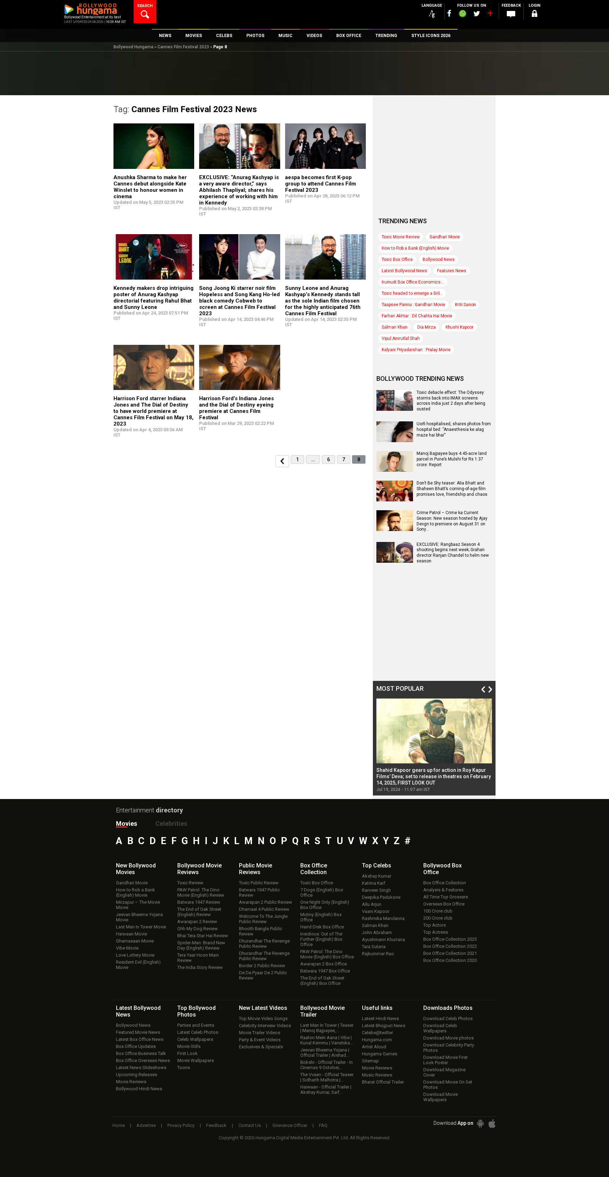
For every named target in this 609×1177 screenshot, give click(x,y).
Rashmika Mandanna (383, 918)
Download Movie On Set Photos (447, 1084)
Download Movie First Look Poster (445, 1060)
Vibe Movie (127, 948)
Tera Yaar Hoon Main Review (198, 957)
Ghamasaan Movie (135, 941)
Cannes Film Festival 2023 (183, 46)
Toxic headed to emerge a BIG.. (412, 293)
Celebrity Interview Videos (265, 1025)
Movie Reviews (131, 1081)
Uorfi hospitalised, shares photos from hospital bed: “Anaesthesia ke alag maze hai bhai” (454, 429)
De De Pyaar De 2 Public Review (263, 975)
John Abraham (377, 932)
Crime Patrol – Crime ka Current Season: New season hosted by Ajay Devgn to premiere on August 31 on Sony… (452, 521)
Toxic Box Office (397, 259)
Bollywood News (439, 259)
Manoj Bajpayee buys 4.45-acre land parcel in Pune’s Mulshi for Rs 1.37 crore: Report (452, 459)
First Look (187, 1053)
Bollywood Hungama (133, 46)
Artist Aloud (374, 1046)
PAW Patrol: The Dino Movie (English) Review (200, 892)
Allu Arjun (371, 904)
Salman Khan (394, 327)
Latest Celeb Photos (197, 1032)
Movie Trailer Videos (259, 1032)
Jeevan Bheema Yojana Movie (139, 917)
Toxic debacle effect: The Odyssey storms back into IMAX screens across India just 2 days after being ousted (451, 400)
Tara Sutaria (374, 946)
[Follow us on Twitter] (476, 13)
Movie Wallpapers (195, 1060)
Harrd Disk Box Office (322, 926)
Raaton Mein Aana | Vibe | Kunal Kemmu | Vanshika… (326, 1040)
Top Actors (434, 925)
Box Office (313, 869)
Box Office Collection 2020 (450, 960)
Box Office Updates (136, 1046)
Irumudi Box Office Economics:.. (413, 282)
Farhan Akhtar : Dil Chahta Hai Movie (417, 315)
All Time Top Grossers (445, 896)
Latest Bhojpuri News (383, 1025)
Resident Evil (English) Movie (138, 964)
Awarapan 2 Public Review (265, 902)
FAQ (323, 1125)
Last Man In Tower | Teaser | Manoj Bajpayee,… (326, 1028)
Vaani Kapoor (375, 911)
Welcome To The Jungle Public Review (263, 919)
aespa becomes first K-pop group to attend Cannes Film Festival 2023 (320, 183)
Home (118, 1125)
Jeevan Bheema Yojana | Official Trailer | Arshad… (324, 1052)
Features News (451, 270)
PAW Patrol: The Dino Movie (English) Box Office (327, 954)
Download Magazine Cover (444, 1072)
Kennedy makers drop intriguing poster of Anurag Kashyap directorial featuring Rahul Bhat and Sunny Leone (153, 297)
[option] (434, 745)
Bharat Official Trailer (383, 1082)
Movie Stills (189, 1046)
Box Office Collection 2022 (450, 946)
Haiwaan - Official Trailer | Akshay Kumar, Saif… (325, 1089)
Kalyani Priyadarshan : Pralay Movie (416, 349)
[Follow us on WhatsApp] (462, 14)
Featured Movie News (138, 1032)
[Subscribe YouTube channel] (490, 15)
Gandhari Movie (445, 236)
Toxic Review (190, 882)
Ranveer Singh (376, 890)
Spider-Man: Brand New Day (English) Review (201, 945)
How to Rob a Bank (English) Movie (415, 248)
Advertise (146, 1125)
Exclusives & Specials (261, 1046)
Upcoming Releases (136, 1074)
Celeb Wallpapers (195, 1039)
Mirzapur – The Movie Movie (138, 904)
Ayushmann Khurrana (383, 939)
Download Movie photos (448, 1038)
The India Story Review (200, 967)
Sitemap (370, 1060)
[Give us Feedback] (511, 14)
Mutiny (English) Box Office (321, 917)
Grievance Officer (289, 1125)
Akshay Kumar (376, 876)
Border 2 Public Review (262, 965)
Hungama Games (379, 1053)
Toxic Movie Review (401, 236)
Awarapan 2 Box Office (323, 963)
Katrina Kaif (373, 883)
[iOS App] (492, 1123)
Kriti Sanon (465, 304)
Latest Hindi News (380, 1018)
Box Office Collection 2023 (450, 939)
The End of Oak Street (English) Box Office (322, 980)
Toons (183, 1067)
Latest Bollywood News (404, 270)
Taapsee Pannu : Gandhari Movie (413, 304)
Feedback (216, 1125)
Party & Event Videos (260, 1039)
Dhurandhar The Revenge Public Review (264, 943)
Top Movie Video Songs (263, 1018)
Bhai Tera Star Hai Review (202, 935)
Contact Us (249, 1125)
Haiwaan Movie (131, 934)
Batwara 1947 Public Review (259, 892)
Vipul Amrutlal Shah (401, 338)
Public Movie (255, 869)
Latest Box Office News (140, 1039)
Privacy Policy (181, 1125)
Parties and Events (195, 1025)
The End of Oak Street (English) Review (199, 912)
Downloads (448, 1008)
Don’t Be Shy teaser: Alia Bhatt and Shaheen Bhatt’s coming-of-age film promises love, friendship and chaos (452, 488)
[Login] (534, 14)
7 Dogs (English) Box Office (321, 892)
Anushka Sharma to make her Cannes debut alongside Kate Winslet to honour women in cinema (150, 187)
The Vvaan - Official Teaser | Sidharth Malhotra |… (326, 1077)
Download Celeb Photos (448, 1018)
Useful (377, 1008)
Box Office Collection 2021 (450, 953)
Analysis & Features (443, 889)
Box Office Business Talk (141, 1053)
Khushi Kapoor (459, 327)
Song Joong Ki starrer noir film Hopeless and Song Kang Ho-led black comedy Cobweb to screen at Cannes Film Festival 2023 (239, 301)
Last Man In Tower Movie (141, 926)
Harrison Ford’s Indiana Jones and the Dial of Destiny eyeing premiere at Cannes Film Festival (236, 408)
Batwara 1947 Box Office (325, 971)
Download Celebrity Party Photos (448, 1047)
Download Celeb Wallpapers (440, 1028)
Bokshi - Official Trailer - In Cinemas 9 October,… (326, 1065)
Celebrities (171, 823)
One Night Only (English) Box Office (324, 904)
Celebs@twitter (377, 1032)
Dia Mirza (426, 327)
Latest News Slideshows (141, 1067)
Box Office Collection (444, 882)
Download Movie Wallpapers (440, 1097)
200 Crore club (438, 918)
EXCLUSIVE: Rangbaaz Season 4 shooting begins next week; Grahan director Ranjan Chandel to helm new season (453, 552)
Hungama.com (377, 1039)
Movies (126, 823)
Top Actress (435, 932)
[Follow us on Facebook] (449, 13)
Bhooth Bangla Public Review (260, 931)
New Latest (263, 1008)
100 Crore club (438, 911)
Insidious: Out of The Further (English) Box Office (321, 939)
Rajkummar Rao (378, 953)
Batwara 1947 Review (198, 902)
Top (376, 865)
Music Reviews (377, 1075)
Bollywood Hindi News (139, 1088)
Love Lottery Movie (135, 955)
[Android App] (480, 1123)
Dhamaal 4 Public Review (264, 909)
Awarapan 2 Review (197, 921)
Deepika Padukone (381, 897)
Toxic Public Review (258, 882)
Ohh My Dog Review (197, 928)
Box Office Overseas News (143, 1060)
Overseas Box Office (444, 904)
